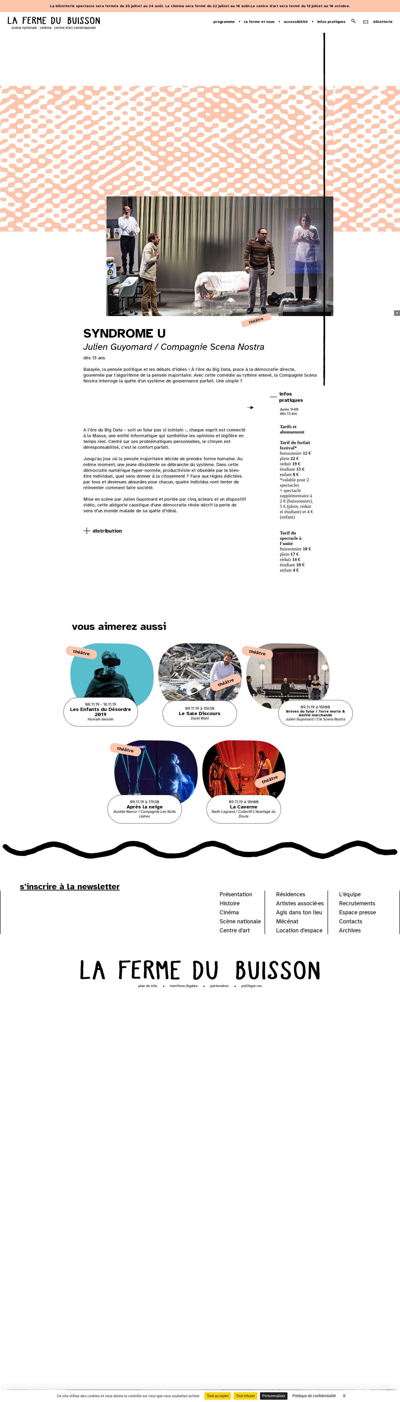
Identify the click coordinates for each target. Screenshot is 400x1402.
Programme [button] (224, 21)
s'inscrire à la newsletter (70, 886)
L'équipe (350, 894)
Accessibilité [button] (296, 21)
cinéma (45, 27)
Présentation (236, 894)
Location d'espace (299, 930)
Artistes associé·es (300, 903)
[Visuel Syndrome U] (105, 409)
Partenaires (219, 986)
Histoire (230, 903)
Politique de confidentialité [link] (314, 1396)
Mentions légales (184, 986)
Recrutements (357, 903)
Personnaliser (273, 1396)
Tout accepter (218, 1396)
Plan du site (147, 986)
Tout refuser (245, 1396)
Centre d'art (235, 930)
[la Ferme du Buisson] (200, 969)
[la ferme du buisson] (53, 21)
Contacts (350, 921)
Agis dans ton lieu (299, 912)
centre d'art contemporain (75, 27)
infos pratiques (291, 397)
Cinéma (229, 912)
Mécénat (287, 921)
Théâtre (256, 320)
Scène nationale (240, 921)
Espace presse (357, 912)
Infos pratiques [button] (331, 21)
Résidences (290, 894)
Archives (350, 930)
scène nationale (24, 27)
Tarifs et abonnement (292, 429)
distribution (107, 531)
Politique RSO (251, 986)
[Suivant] (252, 410)
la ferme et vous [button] (259, 21)
